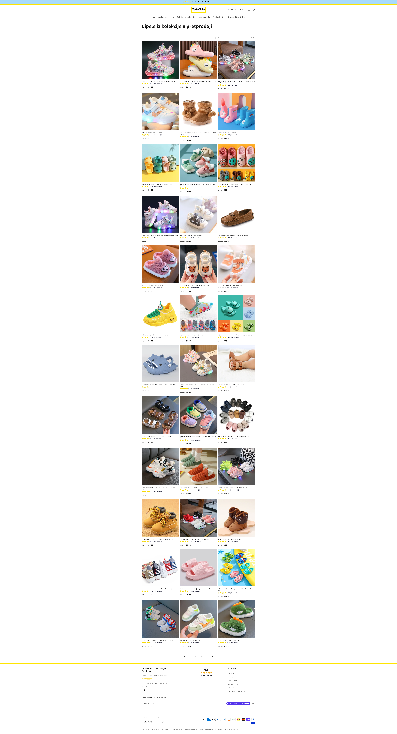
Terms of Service (233, 677)
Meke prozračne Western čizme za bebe (230, 539)
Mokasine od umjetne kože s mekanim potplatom (233, 235)
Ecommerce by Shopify (163, 729)
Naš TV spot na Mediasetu (236, 691)
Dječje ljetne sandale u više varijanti (191, 235)
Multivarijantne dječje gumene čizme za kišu (231, 132)
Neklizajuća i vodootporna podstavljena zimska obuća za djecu (197, 185)
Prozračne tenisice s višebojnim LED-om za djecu (233, 488)
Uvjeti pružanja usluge (206, 729)
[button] (144, 9)
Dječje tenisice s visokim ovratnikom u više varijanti (157, 640)
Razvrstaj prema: (206, 38)
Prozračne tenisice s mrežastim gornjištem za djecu (233, 285)
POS (153, 729)
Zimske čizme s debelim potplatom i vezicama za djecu (158, 539)
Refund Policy (232, 688)
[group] (152, 83)
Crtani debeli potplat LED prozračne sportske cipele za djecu (160, 235)
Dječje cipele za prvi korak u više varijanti (192, 335)
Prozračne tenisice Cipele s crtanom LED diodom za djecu (159, 81)
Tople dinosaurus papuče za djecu (228, 640)
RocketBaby (149, 729)
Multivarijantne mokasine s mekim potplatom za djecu (234, 436)
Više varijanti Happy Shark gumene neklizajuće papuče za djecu (235, 590)
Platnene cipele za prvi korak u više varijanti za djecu (158, 589)
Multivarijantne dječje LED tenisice (152, 132)
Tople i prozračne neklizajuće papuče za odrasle (194, 488)
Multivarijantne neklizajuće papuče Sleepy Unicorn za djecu (198, 81)
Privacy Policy (232, 680)
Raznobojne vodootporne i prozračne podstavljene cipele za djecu (198, 437)
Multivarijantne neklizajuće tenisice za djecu (155, 335)
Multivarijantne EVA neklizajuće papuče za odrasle (195, 589)
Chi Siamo (231, 673)
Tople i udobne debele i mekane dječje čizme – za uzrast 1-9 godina (198, 133)
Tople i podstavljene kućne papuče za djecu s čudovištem (235, 184)
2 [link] (195, 657)
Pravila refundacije (177, 729)
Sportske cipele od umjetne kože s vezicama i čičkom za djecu (159, 488)
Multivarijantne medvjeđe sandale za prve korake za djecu (197, 285)
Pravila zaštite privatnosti (191, 729)
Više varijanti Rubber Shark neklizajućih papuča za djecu (235, 335)
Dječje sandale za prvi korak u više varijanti (231, 385)
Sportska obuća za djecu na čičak (190, 640)
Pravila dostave (219, 729)
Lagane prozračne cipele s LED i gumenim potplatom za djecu (197, 385)
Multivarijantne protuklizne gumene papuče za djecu (158, 184)
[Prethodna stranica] (184, 656)
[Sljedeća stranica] (212, 656)
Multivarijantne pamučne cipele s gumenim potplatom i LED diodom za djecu (236, 82)
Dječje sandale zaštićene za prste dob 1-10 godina (157, 436)
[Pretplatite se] (176, 703)
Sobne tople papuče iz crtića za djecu (153, 285)
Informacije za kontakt (231, 729)
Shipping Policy (233, 684)
